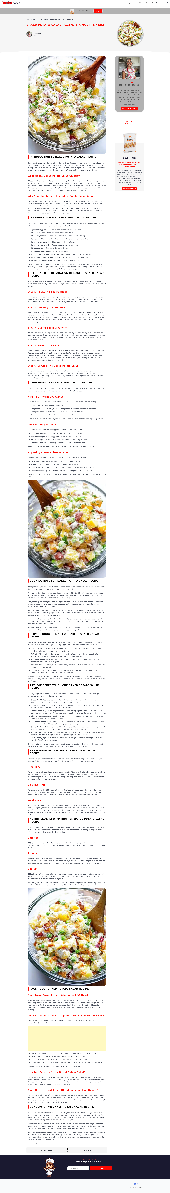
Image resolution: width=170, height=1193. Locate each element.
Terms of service (76, 1184)
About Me (139, 3)
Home (121, 3)
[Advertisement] (67, 1038)
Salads (34, 19)
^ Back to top (25, 1184)
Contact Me (150, 3)
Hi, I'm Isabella (42, 1184)
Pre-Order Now (128, 188)
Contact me (53, 1184)
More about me (128, 108)
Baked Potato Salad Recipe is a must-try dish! (62, 19)
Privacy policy (64, 1184)
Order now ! (98, 11)
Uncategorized (44, 19)
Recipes (129, 3)
